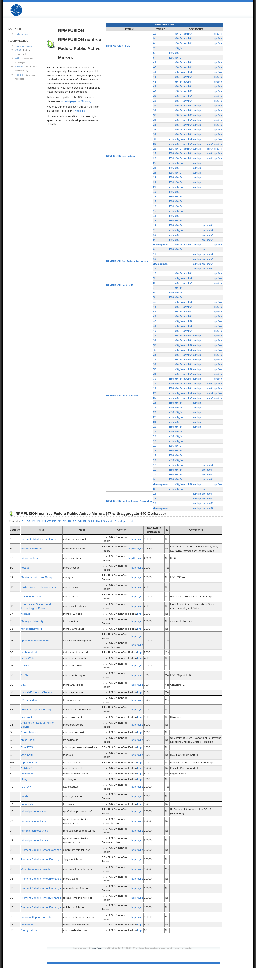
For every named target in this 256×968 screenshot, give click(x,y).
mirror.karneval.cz (31, 628)
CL (38, 521)
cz (107, 521)
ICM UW (26, 786)
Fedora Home (23, 45)
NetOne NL (27, 767)
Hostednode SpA (31, 596)
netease (25, 613)
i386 (171, 53)
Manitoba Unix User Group (36, 577)
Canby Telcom (29, 930)
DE (54, 521)
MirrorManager (98, 948)
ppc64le (218, 33)
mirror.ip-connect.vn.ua (34, 830)
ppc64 (210, 144)
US (103, 521)
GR (80, 521)
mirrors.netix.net (30, 558)
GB (74, 521)
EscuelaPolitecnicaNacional (37, 692)
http (133, 538)
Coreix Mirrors (29, 732)
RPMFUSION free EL (118, 45)
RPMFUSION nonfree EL (120, 285)
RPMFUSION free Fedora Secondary (127, 261)
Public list (21, 33)
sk (132, 521)
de (111, 521)
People (19, 74)
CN (44, 521)
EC (64, 521)
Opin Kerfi (27, 754)
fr (116, 521)
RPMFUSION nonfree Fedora (122, 395)
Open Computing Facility (35, 868)
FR (69, 521)
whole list (80, 110)
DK (59, 521)
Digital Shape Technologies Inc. (39, 586)
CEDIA (25, 675)
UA (98, 521)
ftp (134, 548)
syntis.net (26, 716)
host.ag (25, 567)
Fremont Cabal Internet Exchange (41, 538)
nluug (24, 779)
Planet (19, 66)
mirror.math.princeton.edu (36, 917)
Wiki (17, 58)
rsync (140, 538)
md (120, 521)
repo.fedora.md (30, 762)
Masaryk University (32, 621)
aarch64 (187, 33)
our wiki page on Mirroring (76, 101)
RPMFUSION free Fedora (120, 156)
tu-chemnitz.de (29, 652)
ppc (204, 225)
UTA (23, 684)
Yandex (25, 796)
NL (93, 521)
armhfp (197, 105)
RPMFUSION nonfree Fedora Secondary (129, 501)
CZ (49, 521)
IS (88, 521)
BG (29, 521)
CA (34, 521)
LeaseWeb (27, 657)
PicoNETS (27, 747)
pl (124, 521)
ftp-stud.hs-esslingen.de (35, 640)
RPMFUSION (19, 10)
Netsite (25, 665)
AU (23, 521)
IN (84, 521)
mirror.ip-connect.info (33, 811)
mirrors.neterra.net (32, 548)
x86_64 (179, 33)
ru (128, 521)
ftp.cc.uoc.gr (28, 739)
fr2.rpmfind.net (29, 699)
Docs (18, 49)
